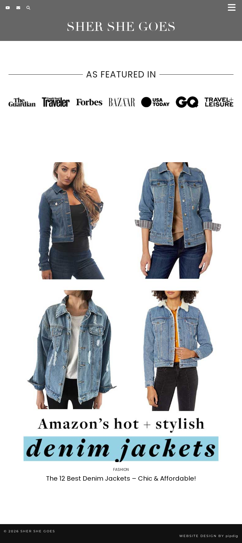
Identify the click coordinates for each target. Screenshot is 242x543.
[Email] (18, 8)
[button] (233, 8)
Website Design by (208, 536)
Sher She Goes (121, 26)
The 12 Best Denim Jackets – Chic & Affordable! (121, 478)
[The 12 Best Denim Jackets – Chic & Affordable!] (121, 312)
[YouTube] (8, 8)
